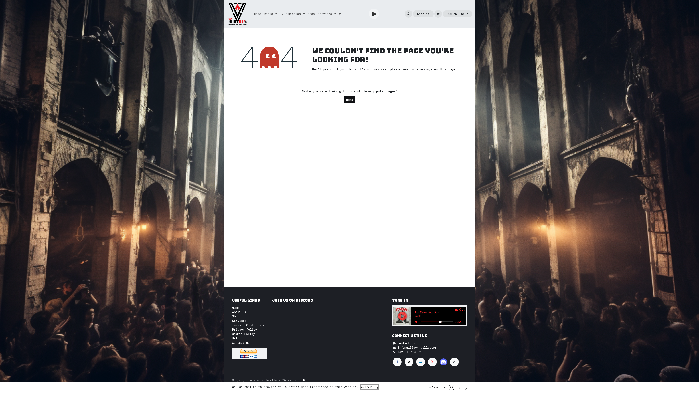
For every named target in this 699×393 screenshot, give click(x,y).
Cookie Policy (243, 334)
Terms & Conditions (248, 325)
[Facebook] (397, 362)
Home (349, 100)
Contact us (240, 342)
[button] (408, 14)
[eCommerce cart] (438, 14)
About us (239, 312)
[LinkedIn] (420, 362)
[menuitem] (257, 13)
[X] (409, 362)
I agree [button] (459, 387)
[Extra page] (454, 362)
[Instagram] (443, 361)
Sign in (423, 14)
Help (235, 338)
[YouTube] (432, 362)
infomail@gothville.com (417, 347)
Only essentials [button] (439, 387)
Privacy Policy (244, 329)
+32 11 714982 (409, 352)
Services (239, 321)
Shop (235, 316)
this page (447, 69)
